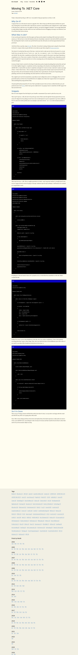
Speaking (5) (59, 524)
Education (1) (20, 494)
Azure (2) (24, 497)
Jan (12, 549)
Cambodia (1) (54, 497)
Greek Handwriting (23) (43, 510)
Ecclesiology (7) (57, 504)
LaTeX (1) (14, 517)
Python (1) (26, 524)
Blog (22, 1)
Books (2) (14, 494)
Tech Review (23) (41, 527)
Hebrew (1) (52, 510)
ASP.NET (16, 13)
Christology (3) (20, 500)
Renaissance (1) (38, 524)
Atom (23, 86)
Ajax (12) (30, 494)
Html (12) (14, 514)
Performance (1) (33, 521)
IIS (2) (23, 514)
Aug (12, 543)
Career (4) (14, 500)
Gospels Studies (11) (16, 510)
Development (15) (56, 500)
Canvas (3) (60, 497)
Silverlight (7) (46, 524)
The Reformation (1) (16, 531)
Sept (15, 543)
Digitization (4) (15, 504)
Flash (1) (38, 507)
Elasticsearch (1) (22, 507)
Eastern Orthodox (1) (48, 504)
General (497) (48, 507)
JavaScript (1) (53, 514)
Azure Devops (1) (30, 497)
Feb (15, 549)
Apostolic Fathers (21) (38, 494)
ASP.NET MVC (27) (61, 494)
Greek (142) (29, 510)
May (23, 549)
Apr (20, 549)
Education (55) (15, 507)
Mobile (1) (29, 517)
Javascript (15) (60, 514)
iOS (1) (47, 514)
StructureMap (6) (15, 527)
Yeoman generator (54, 48)
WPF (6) (27, 534)
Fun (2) (43, 507)
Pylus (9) (21, 524)
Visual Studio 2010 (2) (53, 531)
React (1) (32, 524)
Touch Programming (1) (33, 531)
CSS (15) (49, 500)
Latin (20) (19, 517)
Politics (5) (47, 521)
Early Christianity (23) (38, 504)
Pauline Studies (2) (24, 521)
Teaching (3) (23, 527)
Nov (21, 543)
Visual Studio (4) (43, 531)
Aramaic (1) (46, 494)
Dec (23, 543)
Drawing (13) (22, 504)
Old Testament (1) (15, 521)
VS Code (29, 46)
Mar (17, 549)
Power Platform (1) (55, 521)
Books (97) (43, 497)
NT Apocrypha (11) (60, 517)
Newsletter (32, 1)
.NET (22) (26, 494)
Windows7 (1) (15, 534)
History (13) (58, 510)
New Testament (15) (44, 517)
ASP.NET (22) (53, 494)
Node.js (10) (52, 517)
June (26, 549)
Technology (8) (49, 527)
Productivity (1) (15, 524)
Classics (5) (36, 500)
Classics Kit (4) (43, 500)
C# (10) (48, 497)
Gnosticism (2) (55, 507)
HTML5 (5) (19, 514)
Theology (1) (24, 531)
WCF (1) (60, 531)
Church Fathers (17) (28, 500)
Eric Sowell (15, 1)
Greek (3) (35, 510)
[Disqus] (39, 440)
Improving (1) (29, 514)
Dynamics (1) (29, 504)
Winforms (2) (21, 534)
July (29, 549)
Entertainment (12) (31, 507)
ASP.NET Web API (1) (16, 497)
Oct (18, 543)
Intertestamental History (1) (39, 514)
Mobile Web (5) (35, 517)
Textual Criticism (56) (58, 527)
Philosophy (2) (41, 521)
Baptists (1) (37, 497)
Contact (26, 1)
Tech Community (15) (31, 527)
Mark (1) (24, 517)
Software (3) (52, 524)
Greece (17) (23, 510)
